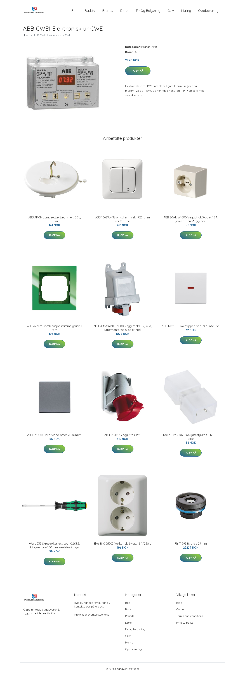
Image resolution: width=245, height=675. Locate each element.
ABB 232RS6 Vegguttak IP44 (122, 435)
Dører (124, 11)
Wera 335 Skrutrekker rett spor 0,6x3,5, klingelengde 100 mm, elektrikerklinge (54, 545)
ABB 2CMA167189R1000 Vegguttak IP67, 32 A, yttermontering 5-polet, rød (122, 328)
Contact (181, 609)
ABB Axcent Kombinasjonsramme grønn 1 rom (54, 328)
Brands (107, 11)
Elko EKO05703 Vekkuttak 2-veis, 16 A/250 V (123, 543)
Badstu (90, 11)
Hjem (26, 35)
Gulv (171, 11)
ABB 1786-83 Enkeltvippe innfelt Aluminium (54, 435)
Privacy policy (185, 622)
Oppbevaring (208, 11)
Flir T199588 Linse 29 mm (191, 543)
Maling (186, 11)
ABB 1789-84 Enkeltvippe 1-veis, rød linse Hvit (191, 326)
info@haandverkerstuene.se (91, 614)
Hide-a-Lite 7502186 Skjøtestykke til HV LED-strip (191, 436)
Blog (179, 602)
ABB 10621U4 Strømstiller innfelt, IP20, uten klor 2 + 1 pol (122, 219)
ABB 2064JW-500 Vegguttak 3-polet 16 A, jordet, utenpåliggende (191, 219)
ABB (154, 47)
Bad (74, 11)
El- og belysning (148, 11)
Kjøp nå (138, 70)
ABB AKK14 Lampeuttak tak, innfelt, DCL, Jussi (54, 219)
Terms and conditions (189, 616)
